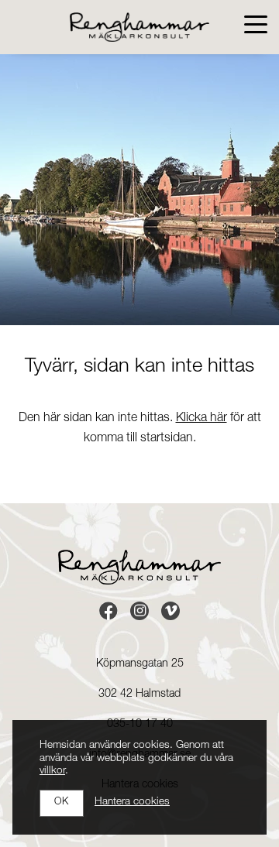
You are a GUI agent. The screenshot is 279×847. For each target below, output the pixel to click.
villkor (52, 771)
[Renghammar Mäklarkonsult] (139, 567)
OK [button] (61, 802)
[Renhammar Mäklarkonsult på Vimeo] (170, 610)
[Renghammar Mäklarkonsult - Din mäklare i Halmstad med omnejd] (139, 27)
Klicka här (201, 419)
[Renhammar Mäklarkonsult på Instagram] (139, 610)
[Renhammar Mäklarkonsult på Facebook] (108, 610)
